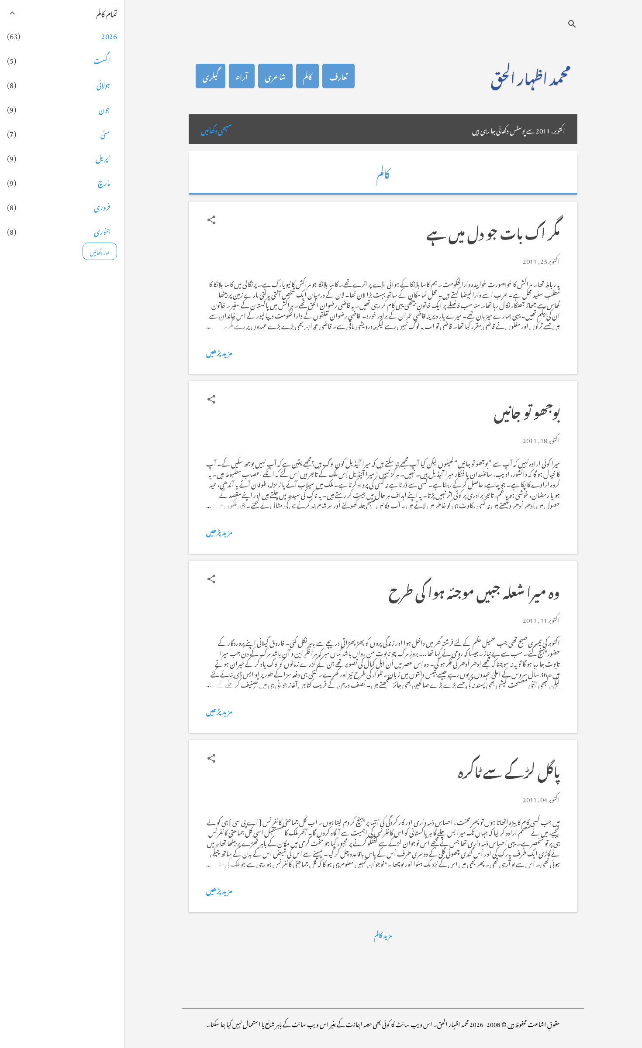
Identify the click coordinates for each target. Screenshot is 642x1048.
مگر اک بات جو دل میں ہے (493, 231)
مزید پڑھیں (219, 351)
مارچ (104, 181)
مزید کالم (383, 934)
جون (104, 108)
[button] (211, 220)
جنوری (102, 230)
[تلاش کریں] (572, 23)
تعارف (338, 76)
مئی (105, 132)
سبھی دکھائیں (216, 129)
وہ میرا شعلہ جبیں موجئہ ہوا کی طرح (474, 590)
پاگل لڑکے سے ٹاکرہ (509, 769)
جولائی (103, 83)
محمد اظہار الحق (530, 75)
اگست (101, 59)
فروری (102, 206)
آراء (242, 76)
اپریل (103, 157)
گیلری (210, 76)
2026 (109, 35)
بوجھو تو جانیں (527, 410)
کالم (307, 76)
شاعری (275, 76)
